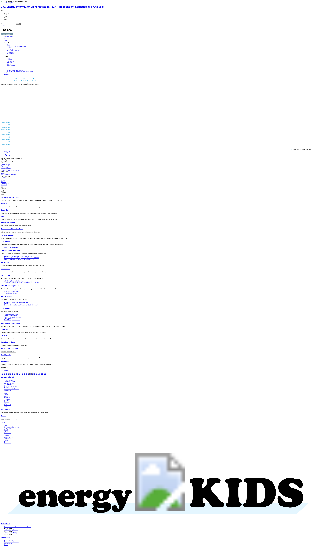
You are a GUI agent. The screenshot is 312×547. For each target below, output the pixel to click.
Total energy (10, 53)
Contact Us (7, 155)
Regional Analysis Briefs (11, 314)
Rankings (6, 74)
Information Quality (6, 168)
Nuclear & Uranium (8, 222)
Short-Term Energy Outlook (12, 291)
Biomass (6, 402)
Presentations (8, 543)
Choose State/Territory (6, 34)
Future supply (11, 65)
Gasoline (6, 435)
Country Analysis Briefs (10, 315)
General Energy (8, 437)
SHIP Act (6, 303)
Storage (9, 62)
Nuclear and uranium (13, 50)
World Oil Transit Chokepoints (12, 317)
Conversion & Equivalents (11, 427)
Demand (9, 59)
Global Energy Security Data (12, 320)
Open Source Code (8, 342)
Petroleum (7, 387)
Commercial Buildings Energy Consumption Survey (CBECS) (21, 258)
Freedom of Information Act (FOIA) (10, 170)
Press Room (5, 537)
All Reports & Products (9, 348)
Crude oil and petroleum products (16, 46)
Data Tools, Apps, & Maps (10, 323)
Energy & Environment (10, 386)
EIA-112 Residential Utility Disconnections (16, 302)
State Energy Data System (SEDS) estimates (20, 71)
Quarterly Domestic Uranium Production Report (17, 527)
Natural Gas (5, 204)
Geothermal (7, 405)
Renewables (10, 52)
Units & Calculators (9, 381)
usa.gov (3, 173)
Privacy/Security (5, 164)
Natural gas (10, 49)
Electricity (10, 47)
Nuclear (6, 394)
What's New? (5, 524)
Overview (6, 39)
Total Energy (5, 241)
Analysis (6, 73)
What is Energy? (8, 380)
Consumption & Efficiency (10, 250)
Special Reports (7, 296)
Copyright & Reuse (6, 166)
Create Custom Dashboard (15, 70)
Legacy (6, 154)
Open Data (7, 153)
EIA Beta (4, 336)
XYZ (45, 374)
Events (6, 545)
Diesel (6, 430)
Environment (5, 275)
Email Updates (5, 183)
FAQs (3, 422)
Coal (8, 45)
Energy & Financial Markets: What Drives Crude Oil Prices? (21, 305)
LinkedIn (3, 182)
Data (5, 40)
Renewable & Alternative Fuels (12, 229)
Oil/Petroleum (8, 428)
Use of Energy (8, 384)
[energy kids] (156, 520)
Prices (6, 441)
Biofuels (6, 400)
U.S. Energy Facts (9, 383)
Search (18, 23)
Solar (5, 406)
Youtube (3, 180)
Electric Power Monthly (10, 532)
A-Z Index (4, 371)
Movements (10, 61)
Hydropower (7, 399)
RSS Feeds (4, 185)
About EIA (7, 151)
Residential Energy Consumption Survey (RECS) (18, 256)
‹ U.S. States (3, 25)
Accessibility (4, 167)
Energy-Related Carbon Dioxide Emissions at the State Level (21, 282)
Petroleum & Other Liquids (10, 197)
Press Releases (8, 540)
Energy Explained (7, 377)
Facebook (3, 177)
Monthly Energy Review (11, 247)
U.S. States (5, 262)
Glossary (4, 416)
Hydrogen (7, 397)
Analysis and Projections (10, 286)
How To (6, 77)
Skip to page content (6, 36)
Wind (5, 403)
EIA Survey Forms (7, 235)
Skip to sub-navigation (7, 2)
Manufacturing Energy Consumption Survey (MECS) (19, 259)
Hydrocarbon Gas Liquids (11, 389)
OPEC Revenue (8, 318)
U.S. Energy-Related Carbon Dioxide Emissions (18, 281)
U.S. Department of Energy (8, 174)
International (5, 269)
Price (8, 58)
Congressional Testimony (11, 542)
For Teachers (5, 409)
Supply (9, 64)
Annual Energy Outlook (10, 293)
